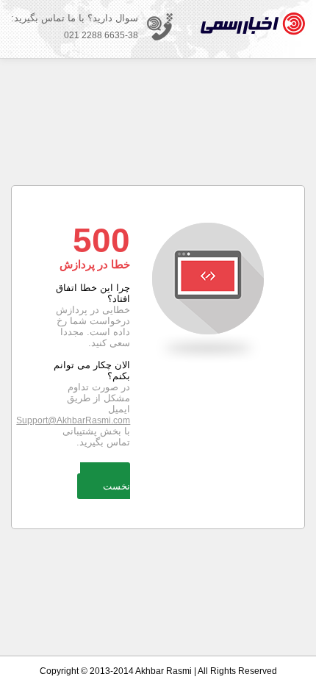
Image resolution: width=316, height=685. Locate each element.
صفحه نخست (105, 481)
